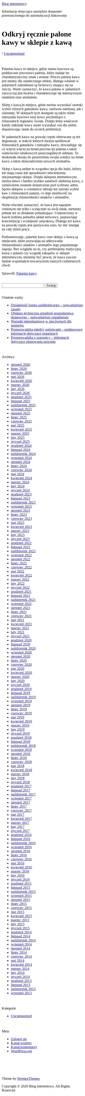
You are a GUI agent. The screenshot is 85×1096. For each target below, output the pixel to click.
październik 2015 (23, 892)
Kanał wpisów (21, 1043)
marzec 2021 (20, 628)
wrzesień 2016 (21, 847)
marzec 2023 (20, 531)
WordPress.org (21, 1051)
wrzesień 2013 (21, 993)
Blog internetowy (14, 4)
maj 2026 (17, 377)
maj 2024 (17, 474)
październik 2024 (23, 454)
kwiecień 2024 (21, 478)
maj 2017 (17, 814)
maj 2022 (17, 571)
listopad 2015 (20, 887)
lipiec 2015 (19, 904)
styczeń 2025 (20, 441)
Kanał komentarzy (24, 1047)
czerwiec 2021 (21, 616)
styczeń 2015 (20, 928)
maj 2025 (17, 425)
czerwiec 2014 (21, 956)
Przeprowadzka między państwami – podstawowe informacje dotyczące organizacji (47, 331)
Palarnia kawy (26, 273)
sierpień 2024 (20, 462)
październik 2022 (23, 551)
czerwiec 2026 (21, 373)
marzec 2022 (20, 579)
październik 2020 (23, 648)
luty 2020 (17, 681)
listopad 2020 (20, 644)
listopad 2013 (20, 985)
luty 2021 (17, 632)
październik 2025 (23, 405)
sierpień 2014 (20, 948)
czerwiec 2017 (21, 810)
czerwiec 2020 (21, 664)
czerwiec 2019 (21, 713)
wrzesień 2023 (21, 506)
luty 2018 (17, 778)
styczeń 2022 (20, 587)
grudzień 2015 (21, 883)
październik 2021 (23, 600)
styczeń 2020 (20, 685)
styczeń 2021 (20, 636)
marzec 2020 (20, 677)
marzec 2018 (20, 774)
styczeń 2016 (20, 879)
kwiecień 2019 (21, 721)
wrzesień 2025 (21, 409)
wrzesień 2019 (21, 701)
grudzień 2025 (21, 397)
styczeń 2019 (20, 733)
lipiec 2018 (19, 758)
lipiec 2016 (19, 855)
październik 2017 (23, 794)
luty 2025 (17, 437)
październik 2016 (23, 843)
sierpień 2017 (20, 802)
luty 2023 (17, 535)
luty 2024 (17, 486)
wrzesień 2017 (21, 798)
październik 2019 (23, 697)
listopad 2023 (20, 498)
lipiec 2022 (19, 563)
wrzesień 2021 (21, 604)
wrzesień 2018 (21, 750)
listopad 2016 (20, 839)
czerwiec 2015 (21, 908)
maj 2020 (17, 669)
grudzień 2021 (21, 591)
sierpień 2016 (20, 851)
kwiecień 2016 (21, 867)
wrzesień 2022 (21, 555)
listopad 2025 (20, 401)
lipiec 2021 (19, 612)
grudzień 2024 (21, 446)
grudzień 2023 (21, 494)
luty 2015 (17, 924)
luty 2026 (17, 389)
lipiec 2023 (19, 514)
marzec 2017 (20, 823)
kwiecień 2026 (21, 381)
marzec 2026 (20, 385)
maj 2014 (17, 960)
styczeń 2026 (20, 393)
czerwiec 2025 (21, 421)
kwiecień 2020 (21, 673)
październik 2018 (23, 746)
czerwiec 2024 (21, 470)
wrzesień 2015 (21, 896)
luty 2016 (17, 875)
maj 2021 (17, 620)
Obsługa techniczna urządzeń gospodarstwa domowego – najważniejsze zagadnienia (42, 315)
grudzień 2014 (21, 932)
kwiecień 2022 (21, 575)
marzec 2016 (20, 871)
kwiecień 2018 (21, 770)
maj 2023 (17, 523)
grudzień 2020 (21, 640)
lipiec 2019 (19, 709)
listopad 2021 (20, 596)
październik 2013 (23, 989)
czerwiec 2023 (21, 519)
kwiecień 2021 (21, 624)
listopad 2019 (20, 693)
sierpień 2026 (20, 364)
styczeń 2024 (20, 490)
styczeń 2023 (20, 539)
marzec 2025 (20, 433)
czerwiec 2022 (21, 567)
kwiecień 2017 (21, 819)
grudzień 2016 (21, 835)
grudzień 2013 (21, 981)
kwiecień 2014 (21, 964)
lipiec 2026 (19, 369)
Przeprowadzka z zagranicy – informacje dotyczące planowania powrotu (40, 339)
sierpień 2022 (20, 559)
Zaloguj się (19, 1039)
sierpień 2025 (20, 413)
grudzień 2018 (21, 737)
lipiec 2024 (19, 466)
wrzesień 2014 (21, 944)
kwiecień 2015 (21, 916)
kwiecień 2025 (21, 429)
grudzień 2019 (21, 689)
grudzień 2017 (21, 786)
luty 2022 (17, 583)
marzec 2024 (20, 482)
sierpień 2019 (20, 705)
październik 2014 (23, 940)
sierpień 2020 (20, 656)
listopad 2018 (20, 742)
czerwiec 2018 (21, 762)
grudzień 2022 (21, 543)
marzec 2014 (20, 969)
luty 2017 (17, 827)
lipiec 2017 (19, 806)
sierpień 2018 (20, 754)
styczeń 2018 (20, 782)
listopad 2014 (20, 936)
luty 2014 (17, 973)
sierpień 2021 (20, 608)
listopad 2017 (20, 790)
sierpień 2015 (20, 900)
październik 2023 (23, 502)
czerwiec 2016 (21, 859)
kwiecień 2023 (21, 527)
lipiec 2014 (19, 952)
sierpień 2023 (20, 510)
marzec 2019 (20, 725)
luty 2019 (17, 729)
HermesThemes (28, 1078)
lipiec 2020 (19, 660)
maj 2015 (17, 912)
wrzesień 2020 (21, 652)
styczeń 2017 (20, 831)
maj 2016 (17, 863)
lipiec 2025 (19, 417)
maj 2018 (17, 766)
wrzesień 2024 (21, 458)
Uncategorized (14, 53)
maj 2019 (17, 717)
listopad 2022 (20, 547)
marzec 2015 (20, 920)
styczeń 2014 (20, 977)
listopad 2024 (20, 450)
